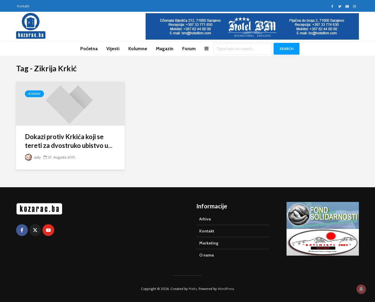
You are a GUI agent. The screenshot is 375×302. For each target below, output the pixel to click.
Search (286, 48)
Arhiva (205, 219)
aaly (37, 157)
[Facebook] (22, 230)
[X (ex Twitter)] (35, 230)
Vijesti (113, 48)
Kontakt (23, 6)
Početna (89, 48)
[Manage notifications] (361, 289)
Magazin (164, 48)
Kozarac (34, 94)
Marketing (208, 243)
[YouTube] (48, 230)
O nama (206, 255)
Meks (193, 288)
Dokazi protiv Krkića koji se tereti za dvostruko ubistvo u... (68, 141)
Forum (189, 48)
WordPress (226, 288)
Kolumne (137, 48)
